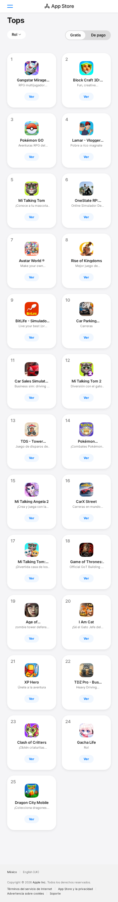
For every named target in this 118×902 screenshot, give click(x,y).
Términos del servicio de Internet (29, 888)
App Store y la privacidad (75, 888)
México (12, 871)
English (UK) (31, 871)
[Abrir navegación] (9, 6)
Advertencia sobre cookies (25, 893)
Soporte (55, 893)
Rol (14, 34)
